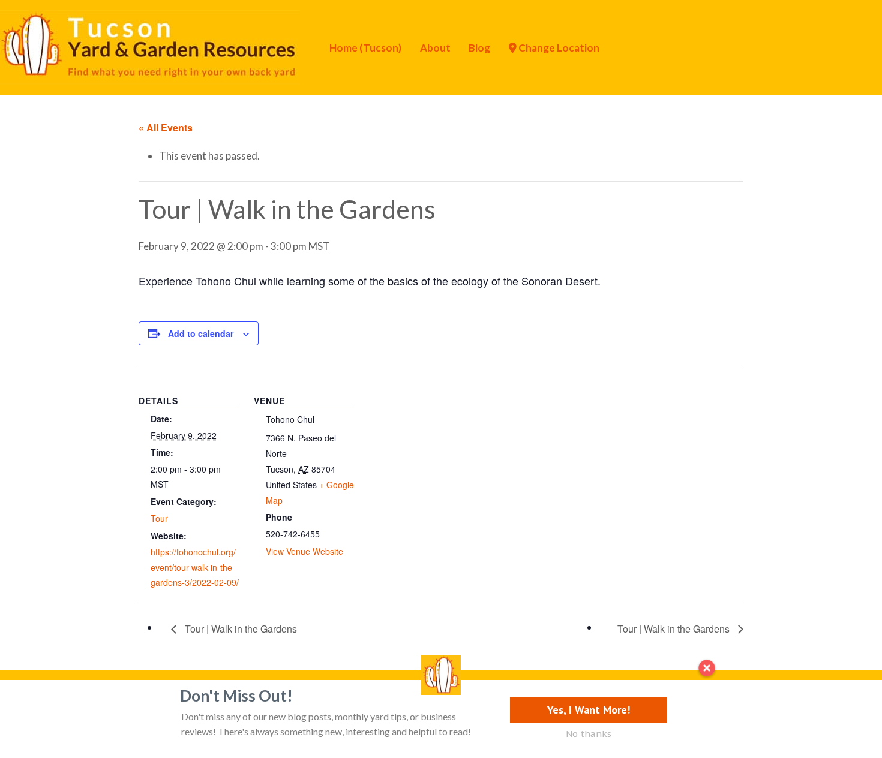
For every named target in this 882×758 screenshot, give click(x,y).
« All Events (166, 127)
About (435, 47)
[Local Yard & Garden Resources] (150, 46)
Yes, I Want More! (588, 710)
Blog (479, 47)
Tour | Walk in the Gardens (239, 629)
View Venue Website (304, 551)
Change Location (558, 47)
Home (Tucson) (365, 47)
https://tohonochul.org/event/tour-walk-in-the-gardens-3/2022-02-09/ (195, 567)
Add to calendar (200, 333)
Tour (159, 518)
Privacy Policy (82, 700)
